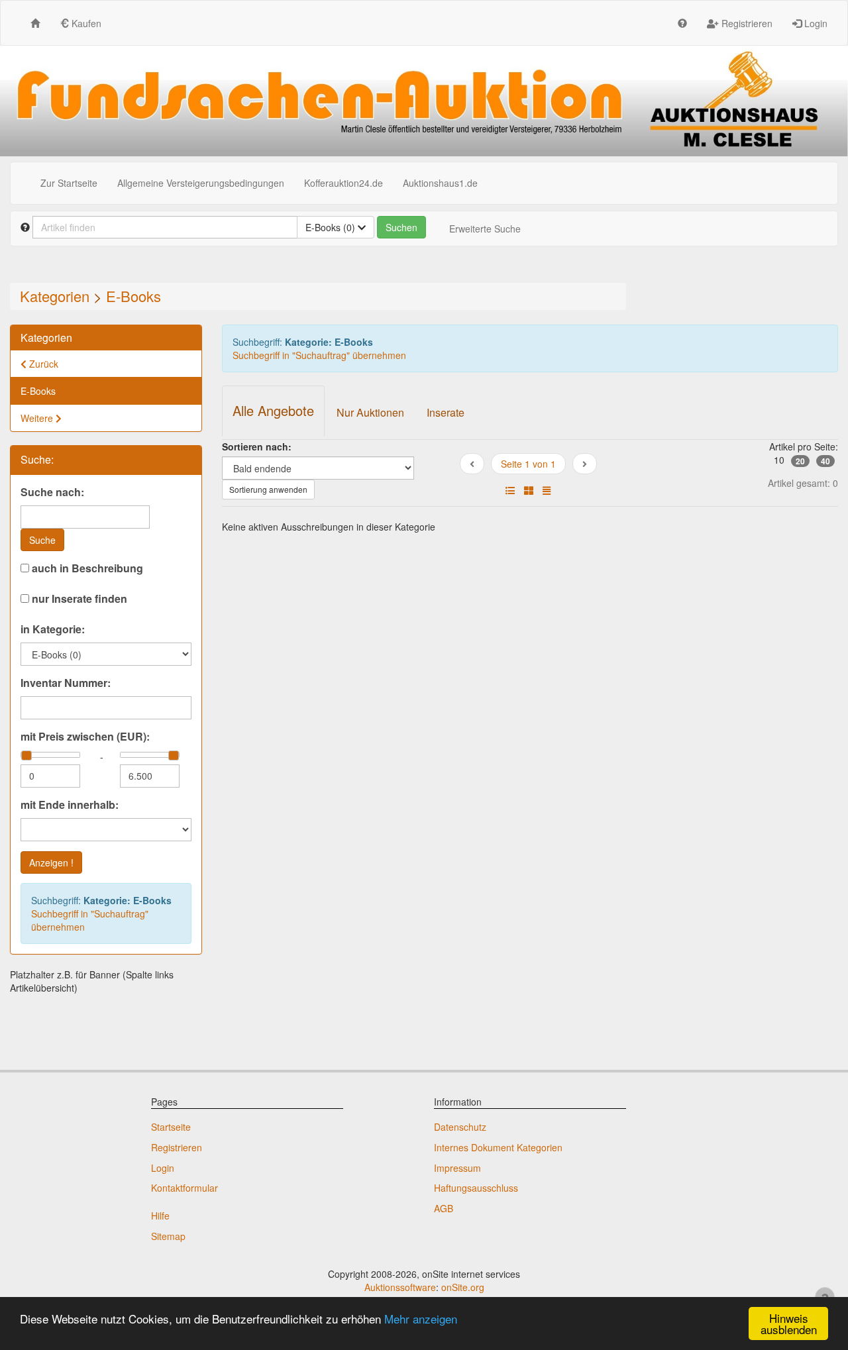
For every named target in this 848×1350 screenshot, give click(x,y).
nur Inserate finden (78, 599)
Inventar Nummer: (66, 683)
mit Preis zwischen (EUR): (85, 736)
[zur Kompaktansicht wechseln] (547, 490)
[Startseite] (35, 23)
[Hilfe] (682, 23)
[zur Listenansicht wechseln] (510, 490)
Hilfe (160, 1215)
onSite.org (462, 1287)
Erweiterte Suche (485, 228)
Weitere (38, 418)
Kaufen (85, 23)
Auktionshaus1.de (440, 182)
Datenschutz (460, 1126)
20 (800, 461)
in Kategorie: (53, 629)
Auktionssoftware (400, 1287)
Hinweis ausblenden (789, 1323)
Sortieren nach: (257, 446)
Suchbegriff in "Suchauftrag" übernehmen (89, 920)
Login (814, 23)
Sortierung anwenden (268, 489)
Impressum (457, 1167)
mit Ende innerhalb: (70, 805)
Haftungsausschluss (476, 1187)
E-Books (133, 296)
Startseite (171, 1126)
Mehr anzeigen (420, 1318)
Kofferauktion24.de (343, 182)
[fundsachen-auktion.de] (424, 101)
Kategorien (54, 296)
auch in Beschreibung (86, 568)
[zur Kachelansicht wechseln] (528, 490)
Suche (42, 539)
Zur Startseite (68, 182)
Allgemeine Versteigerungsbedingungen (200, 182)
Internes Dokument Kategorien (498, 1147)
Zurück (42, 363)
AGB (443, 1208)
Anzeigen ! (51, 862)
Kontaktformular (184, 1187)
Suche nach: (52, 492)
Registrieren (745, 23)
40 (825, 461)
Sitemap (168, 1236)
